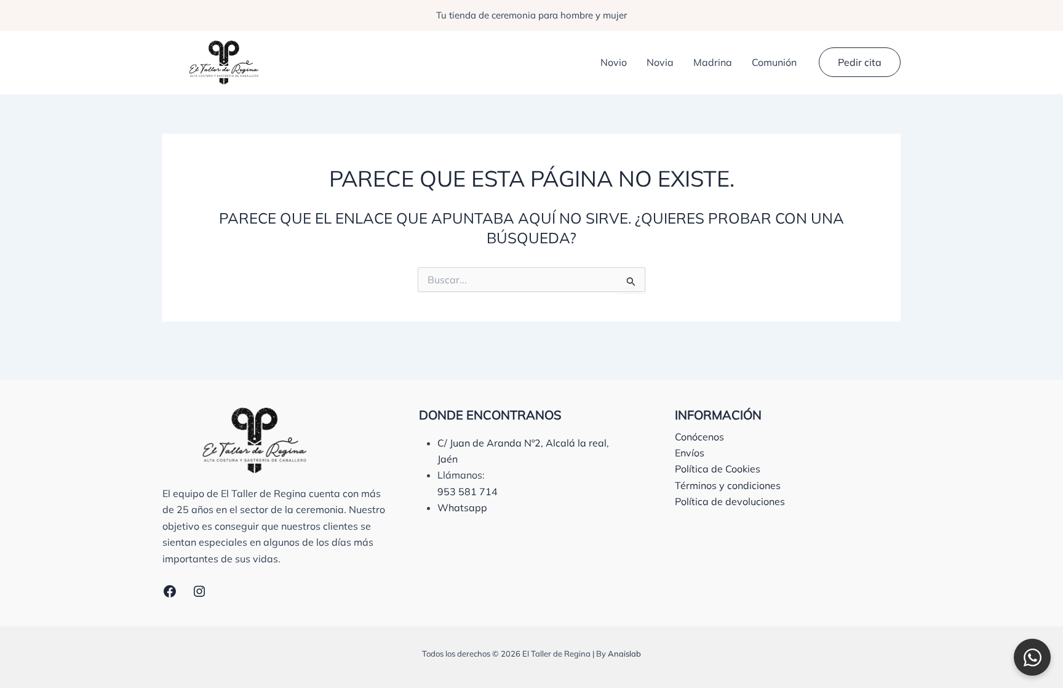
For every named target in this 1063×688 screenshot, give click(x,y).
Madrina (712, 62)
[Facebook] (169, 591)
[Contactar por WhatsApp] (1032, 657)
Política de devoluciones (730, 501)
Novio (613, 62)
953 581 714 (467, 491)
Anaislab (624, 653)
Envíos (689, 453)
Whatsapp (462, 507)
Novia (660, 62)
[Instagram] (199, 591)
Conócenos (699, 437)
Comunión (774, 62)
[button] (860, 62)
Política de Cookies (717, 469)
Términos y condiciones (728, 485)
